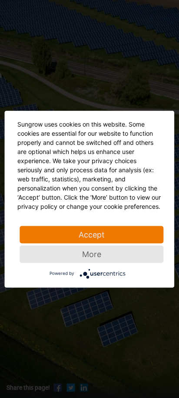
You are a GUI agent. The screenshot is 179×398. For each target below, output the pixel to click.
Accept (92, 234)
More (91, 253)
